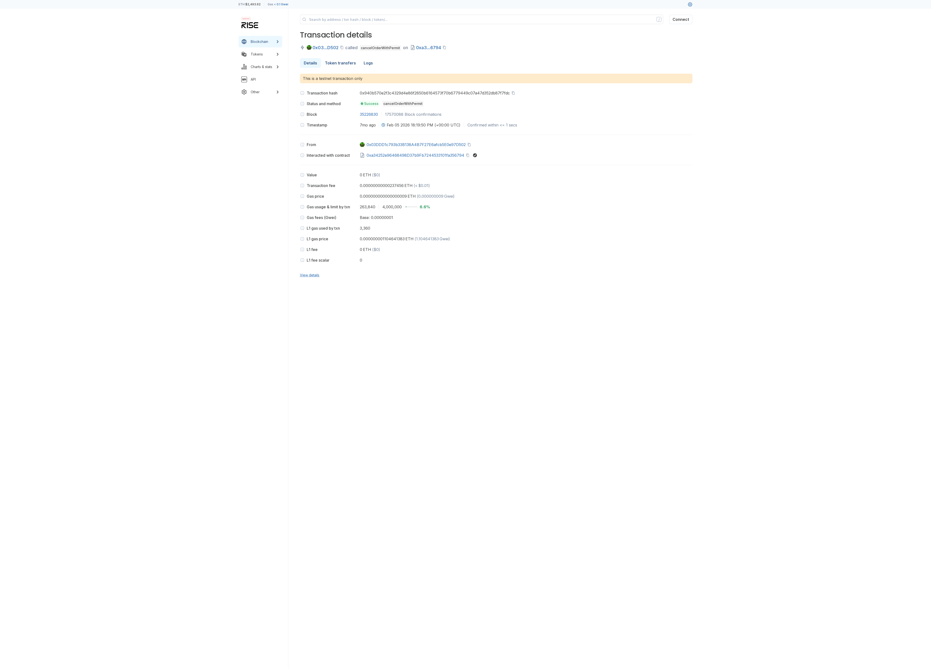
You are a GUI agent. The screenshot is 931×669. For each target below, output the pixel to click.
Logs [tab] (368, 63)
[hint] (302, 93)
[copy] (342, 47)
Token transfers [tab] (340, 63)
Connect (681, 19)
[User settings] (690, 4)
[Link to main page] (249, 25)
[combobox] (383, 125)
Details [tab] (310, 63)
